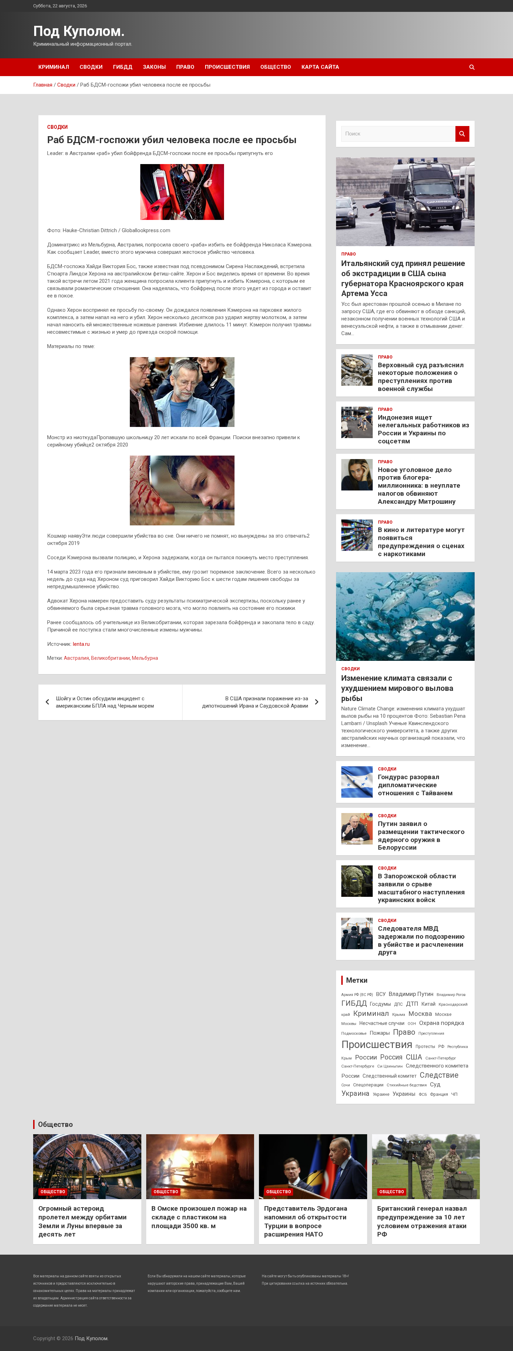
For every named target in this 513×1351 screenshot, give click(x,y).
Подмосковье (353, 1033)
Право (185, 67)
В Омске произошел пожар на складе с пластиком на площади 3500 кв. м (199, 1217)
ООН (412, 1023)
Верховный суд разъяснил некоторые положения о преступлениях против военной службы (421, 377)
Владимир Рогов (451, 994)
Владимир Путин (411, 993)
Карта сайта (320, 67)
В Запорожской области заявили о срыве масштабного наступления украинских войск (421, 888)
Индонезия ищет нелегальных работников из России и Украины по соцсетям (423, 429)
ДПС (398, 1004)
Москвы (348, 1023)
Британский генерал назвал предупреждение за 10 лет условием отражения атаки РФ (422, 1221)
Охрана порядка (441, 1022)
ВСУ (381, 994)
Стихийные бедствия (407, 1085)
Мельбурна (145, 658)
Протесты (425, 1046)
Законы (154, 67)
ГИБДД (123, 67)
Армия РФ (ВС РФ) (357, 994)
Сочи (345, 1085)
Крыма (398, 1014)
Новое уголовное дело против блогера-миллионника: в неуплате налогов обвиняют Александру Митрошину (419, 485)
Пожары (380, 1033)
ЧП (454, 1094)
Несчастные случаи (381, 1023)
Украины (404, 1094)
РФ (441, 1046)
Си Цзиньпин (390, 1066)
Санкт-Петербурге (357, 1066)
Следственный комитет (390, 1076)
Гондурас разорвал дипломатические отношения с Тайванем (415, 785)
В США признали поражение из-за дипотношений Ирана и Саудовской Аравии (255, 702)
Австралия (76, 658)
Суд (435, 1084)
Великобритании (110, 658)
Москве (443, 1014)
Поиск (462, 134)
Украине (381, 1094)
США (414, 1057)
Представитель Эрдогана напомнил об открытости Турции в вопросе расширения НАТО (305, 1221)
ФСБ (423, 1094)
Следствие (439, 1075)
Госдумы (380, 1004)
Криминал (53, 67)
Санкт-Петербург (440, 1058)
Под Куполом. (79, 31)
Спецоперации (368, 1084)
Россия (391, 1057)
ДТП (412, 1003)
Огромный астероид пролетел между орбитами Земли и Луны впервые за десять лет (82, 1221)
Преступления (431, 1033)
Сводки (91, 67)
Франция (439, 1094)
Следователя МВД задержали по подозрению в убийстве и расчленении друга (421, 940)
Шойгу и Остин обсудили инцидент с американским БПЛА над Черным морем (105, 702)
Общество (275, 67)
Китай (429, 1004)
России (366, 1057)
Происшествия (227, 67)
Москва (420, 1014)
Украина (355, 1093)
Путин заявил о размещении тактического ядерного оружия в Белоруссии (421, 835)
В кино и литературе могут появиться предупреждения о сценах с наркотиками (421, 542)
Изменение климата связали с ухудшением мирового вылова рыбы (397, 688)
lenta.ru (81, 644)
